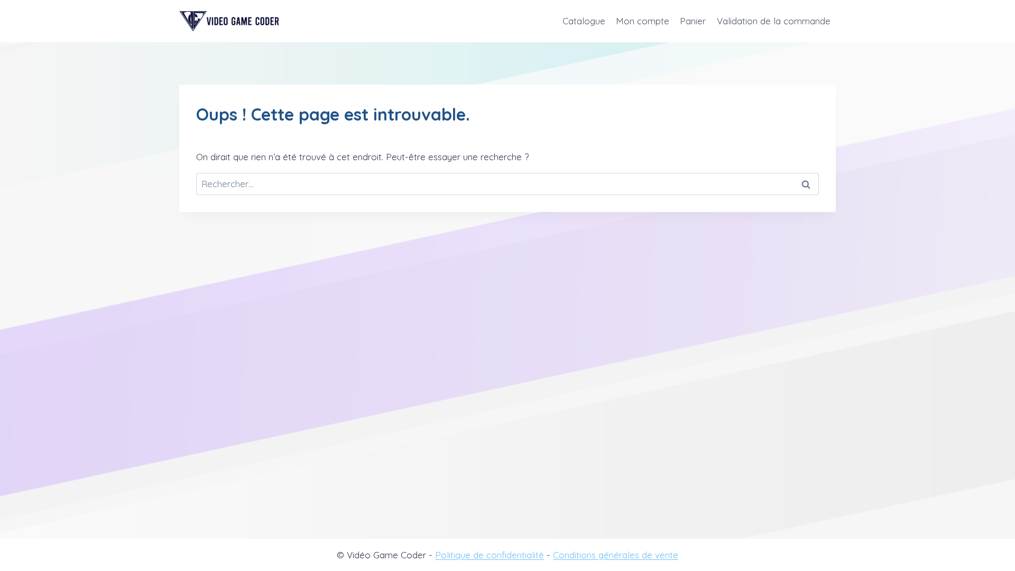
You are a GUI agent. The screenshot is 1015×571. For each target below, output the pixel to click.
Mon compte (642, 20)
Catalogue (583, 20)
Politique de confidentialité (489, 554)
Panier (693, 20)
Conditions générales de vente (615, 554)
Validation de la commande (774, 20)
